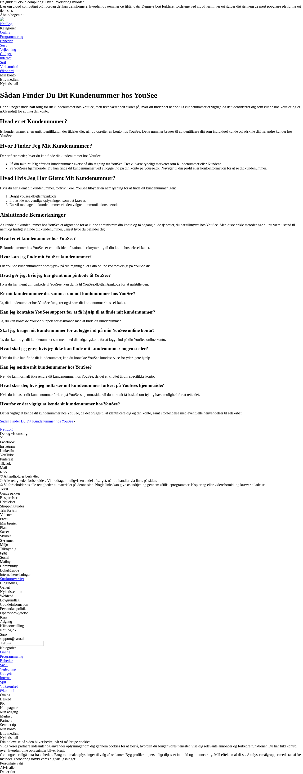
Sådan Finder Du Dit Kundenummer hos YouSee (36, 421)
